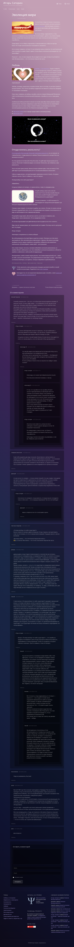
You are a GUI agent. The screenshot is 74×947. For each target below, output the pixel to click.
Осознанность (7, 902)
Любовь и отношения (9, 898)
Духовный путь (8, 914)
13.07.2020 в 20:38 (20, 473)
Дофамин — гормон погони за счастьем (23, 287)
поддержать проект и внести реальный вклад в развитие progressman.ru (36, 917)
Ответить (13, 322)
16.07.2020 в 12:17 (28, 493)
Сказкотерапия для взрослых (11, 916)
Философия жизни (8, 912)
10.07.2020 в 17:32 (24, 297)
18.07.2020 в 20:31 (36, 385)
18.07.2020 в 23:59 (37, 419)
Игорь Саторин (13, 2)
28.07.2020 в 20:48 (33, 725)
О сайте (5, 9)
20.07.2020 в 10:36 (29, 508)
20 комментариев (21, 18)
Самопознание (7, 910)
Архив (22, 9)
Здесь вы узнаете (40, 898)
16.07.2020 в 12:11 (28, 633)
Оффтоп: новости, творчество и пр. (13, 918)
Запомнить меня (19, 877)
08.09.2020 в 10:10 (19, 785)
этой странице (44, 269)
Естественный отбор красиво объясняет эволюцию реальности (30, 153)
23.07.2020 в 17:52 (33, 691)
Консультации (12, 9)
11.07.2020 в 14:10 (26, 452)
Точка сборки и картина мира (53, 287)
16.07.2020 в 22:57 (28, 651)
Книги (18, 9)
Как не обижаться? (65, 909)
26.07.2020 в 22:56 (22, 771)
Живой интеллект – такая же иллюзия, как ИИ (60, 916)
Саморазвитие (7, 904)
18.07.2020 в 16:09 (31, 347)
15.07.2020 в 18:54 (26, 525)
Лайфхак (6, 906)
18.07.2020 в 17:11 (37, 370)
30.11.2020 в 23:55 (18, 828)
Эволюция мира (18, 113)
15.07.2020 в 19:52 (20, 549)
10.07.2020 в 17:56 (28, 326)
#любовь (25, 263)
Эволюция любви (18, 111)
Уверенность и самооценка (11, 900)
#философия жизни (32, 263)
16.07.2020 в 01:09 (19, 596)
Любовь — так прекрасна (42, 68)
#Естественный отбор (17, 263)
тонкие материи (40, 26)
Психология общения (9, 908)
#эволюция (39, 263)
